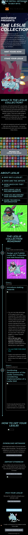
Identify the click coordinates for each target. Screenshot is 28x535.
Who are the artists (14, 181)
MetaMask (13, 448)
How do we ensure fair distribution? (14, 196)
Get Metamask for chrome (14, 455)
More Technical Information (12, 201)
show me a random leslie (14, 530)
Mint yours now (13, 52)
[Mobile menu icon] (25, 2)
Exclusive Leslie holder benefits (12, 190)
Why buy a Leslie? (13, 177)
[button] (14, 177)
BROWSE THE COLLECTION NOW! (14, 152)
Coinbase (14, 470)
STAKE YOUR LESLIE (13, 58)
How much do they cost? (13, 185)
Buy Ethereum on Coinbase (14, 473)
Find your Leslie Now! (14, 501)
